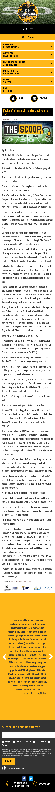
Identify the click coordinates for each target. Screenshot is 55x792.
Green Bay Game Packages (10, 55)
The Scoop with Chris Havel (21, 581)
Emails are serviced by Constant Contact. (34, 755)
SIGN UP (8, 761)
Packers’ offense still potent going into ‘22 (25, 112)
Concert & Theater (23, 741)
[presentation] (4, 657)
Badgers (8, 741)
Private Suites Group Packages (11, 72)
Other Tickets (7, 81)
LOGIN (20, 98)
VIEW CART (44, 98)
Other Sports (40, 741)
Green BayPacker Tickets (11, 46)
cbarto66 (5, 119)
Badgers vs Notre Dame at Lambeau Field (15, 63)
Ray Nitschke (7, 90)
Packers (5, 745)
